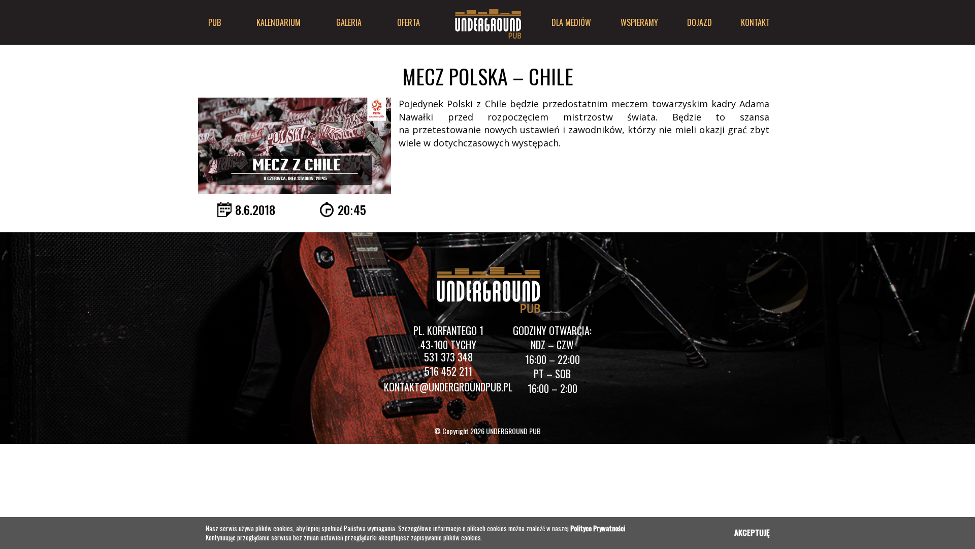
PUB (214, 22)
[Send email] (448, 388)
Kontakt (755, 22)
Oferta (408, 22)
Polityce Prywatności (597, 528)
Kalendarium (278, 22)
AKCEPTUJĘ (751, 532)
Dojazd (699, 22)
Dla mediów (571, 22)
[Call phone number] (448, 359)
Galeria (349, 22)
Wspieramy (639, 22)
